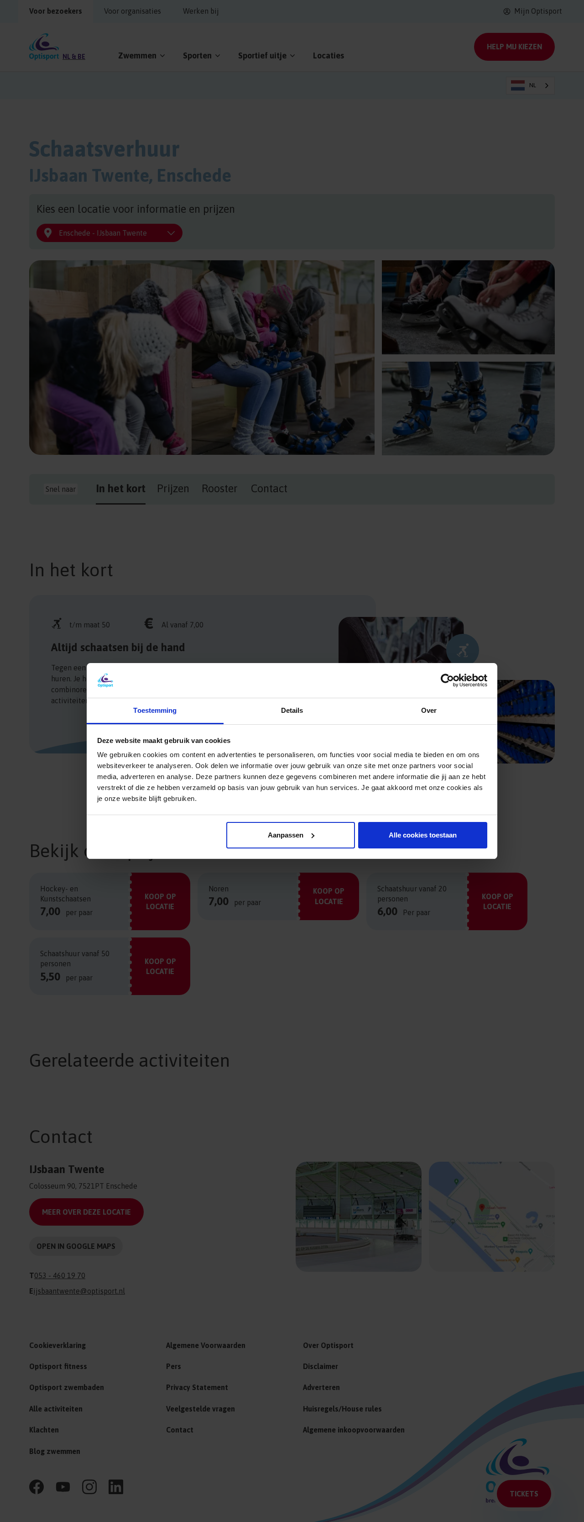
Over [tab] (429, 710)
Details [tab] (292, 710)
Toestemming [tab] (155, 710)
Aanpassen (285, 835)
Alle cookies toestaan (423, 835)
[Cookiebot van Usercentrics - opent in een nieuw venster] (447, 680)
